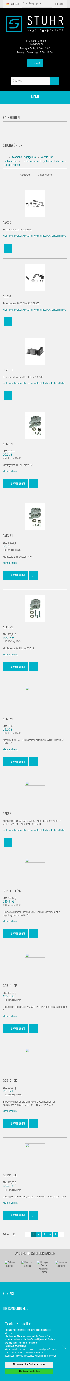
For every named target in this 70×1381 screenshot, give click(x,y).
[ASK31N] (35, 425)
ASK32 (7, 814)
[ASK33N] (35, 517)
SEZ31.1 (8, 370)
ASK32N (8, 719)
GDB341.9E (10, 1175)
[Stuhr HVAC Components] (35, 24)
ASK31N (8, 444)
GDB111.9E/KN (12, 891)
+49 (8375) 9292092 (36, 41)
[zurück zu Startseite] (5, 157)
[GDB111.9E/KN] (35, 872)
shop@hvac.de (36, 44)
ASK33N (8, 536)
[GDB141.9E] (35, 967)
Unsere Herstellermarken (35, 1253)
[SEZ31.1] (35, 351)
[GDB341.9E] (35, 1157)
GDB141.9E (10, 986)
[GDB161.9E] (35, 1062)
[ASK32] (35, 795)
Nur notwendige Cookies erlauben (29, 1364)
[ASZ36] (35, 277)
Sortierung (25, 175)
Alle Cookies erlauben (29, 1371)
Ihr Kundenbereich (16, 1308)
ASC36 (7, 223)
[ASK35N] (35, 609)
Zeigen (6, 1234)
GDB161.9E (10, 1081)
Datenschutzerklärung (15, 1346)
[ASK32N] (35, 700)
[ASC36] (35, 204)
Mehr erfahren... (10, 471)
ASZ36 (7, 296)
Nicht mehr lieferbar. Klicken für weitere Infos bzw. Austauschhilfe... (34, 236)
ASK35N (8, 627)
